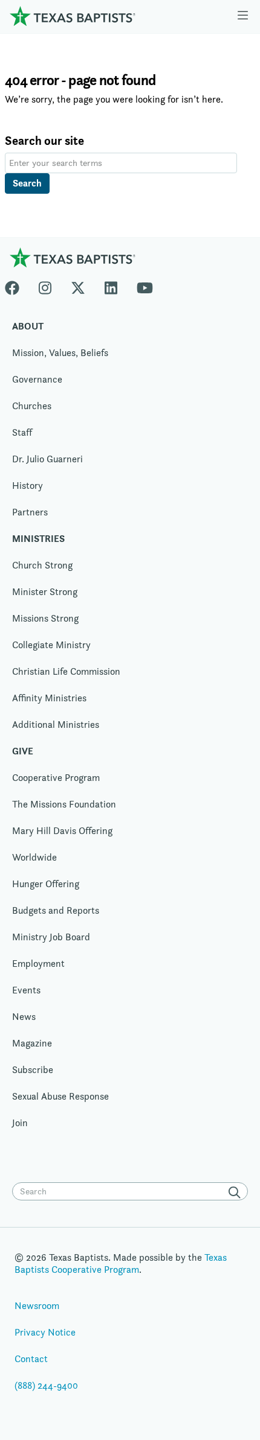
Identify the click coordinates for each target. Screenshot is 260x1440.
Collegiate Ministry (51, 645)
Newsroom (37, 1305)
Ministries (38, 538)
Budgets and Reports (55, 910)
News (24, 1016)
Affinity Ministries (49, 698)
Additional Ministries (55, 724)
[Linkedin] (111, 285)
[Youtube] (145, 285)
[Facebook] (17, 285)
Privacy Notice (45, 1332)
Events (26, 990)
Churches (31, 406)
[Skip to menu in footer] (242, 16)
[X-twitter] (78, 285)
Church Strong (42, 565)
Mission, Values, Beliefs (60, 352)
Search (27, 183)
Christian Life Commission (66, 671)
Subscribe (32, 1069)
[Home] (72, 16)
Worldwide (34, 857)
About (28, 326)
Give (22, 751)
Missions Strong (45, 618)
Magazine (32, 1043)
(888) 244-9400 (46, 1385)
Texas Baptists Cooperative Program (121, 1263)
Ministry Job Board (51, 937)
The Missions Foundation (64, 804)
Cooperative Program (56, 777)
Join (20, 1123)
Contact (31, 1359)
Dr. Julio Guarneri (47, 459)
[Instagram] (45, 285)
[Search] (237, 1192)
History (27, 485)
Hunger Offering (45, 884)
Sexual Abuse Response (60, 1096)
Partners (30, 512)
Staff (22, 432)
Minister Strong (44, 591)
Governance (37, 379)
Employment (38, 963)
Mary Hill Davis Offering (62, 830)
